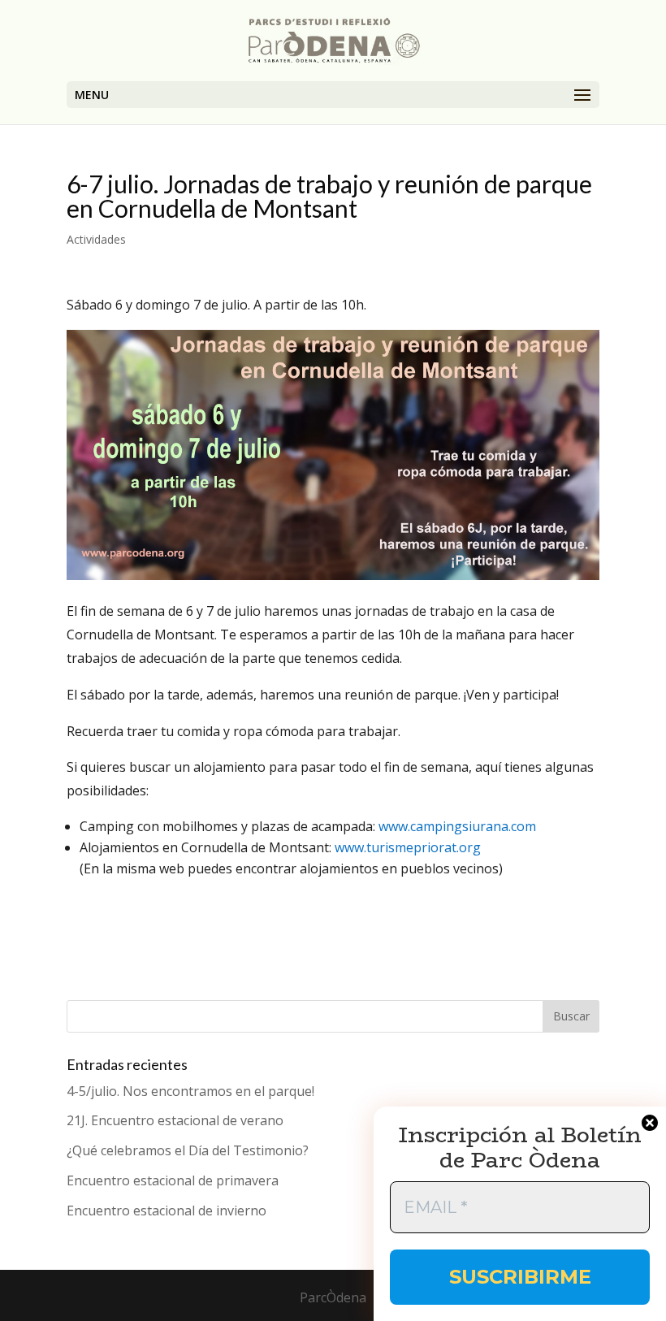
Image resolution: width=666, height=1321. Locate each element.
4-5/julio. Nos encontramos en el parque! (190, 1091)
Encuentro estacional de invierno (166, 1210)
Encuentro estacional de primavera (173, 1180)
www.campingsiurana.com (457, 826)
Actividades (96, 239)
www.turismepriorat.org (408, 847)
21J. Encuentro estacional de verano (175, 1120)
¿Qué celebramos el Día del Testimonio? (188, 1150)
